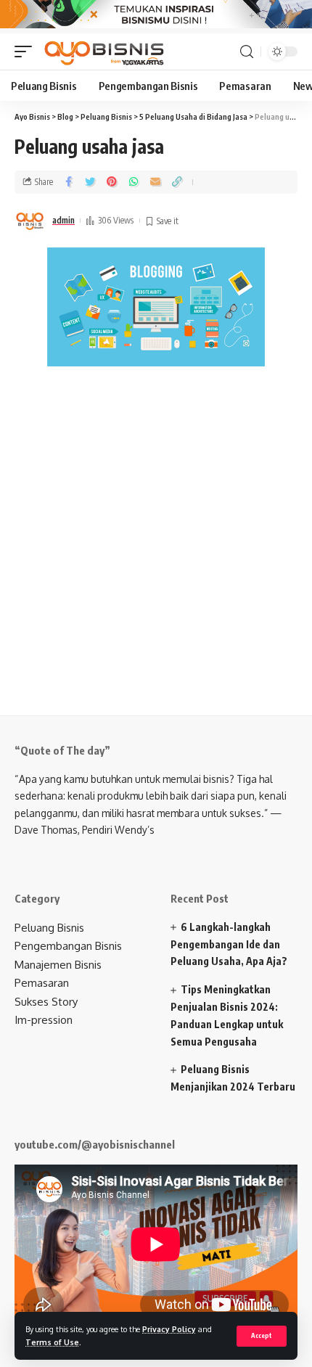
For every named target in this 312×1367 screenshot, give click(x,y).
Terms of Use (52, 1342)
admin (63, 220)
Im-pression (44, 1020)
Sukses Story (46, 1002)
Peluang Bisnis (49, 928)
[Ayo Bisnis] (105, 51)
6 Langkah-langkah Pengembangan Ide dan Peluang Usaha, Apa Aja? (229, 944)
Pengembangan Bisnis (68, 946)
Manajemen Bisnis (58, 965)
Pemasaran (42, 983)
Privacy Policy (169, 1329)
